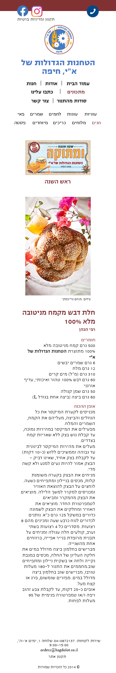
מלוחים (79, 122)
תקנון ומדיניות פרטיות (35, 19)
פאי (21, 114)
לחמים (55, 114)
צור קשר (40, 101)
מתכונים (76, 92)
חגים (96, 122)
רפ (93, 329)
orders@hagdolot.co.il (59, 650)
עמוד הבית (78, 83)
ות (29, 83)
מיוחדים (40, 122)
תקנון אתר (57, 657)
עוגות (72, 114)
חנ (34, 83)
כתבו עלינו (42, 92)
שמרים (36, 114)
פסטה (20, 122)
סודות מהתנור (72, 101)
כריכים (59, 122)
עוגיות (90, 114)
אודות (51, 83)
